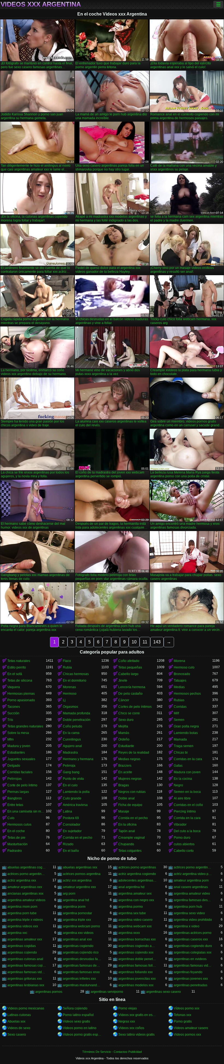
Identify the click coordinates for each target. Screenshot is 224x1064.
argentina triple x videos (25, 920)
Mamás (123, 733)
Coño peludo (72, 726)
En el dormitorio (74, 680)
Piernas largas (18, 792)
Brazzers (124, 766)
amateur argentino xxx (79, 887)
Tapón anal (126, 831)
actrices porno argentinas (137, 867)
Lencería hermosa (131, 687)
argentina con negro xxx (136, 900)
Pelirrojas (14, 779)
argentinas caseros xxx (191, 939)
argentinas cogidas (21, 946)
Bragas (123, 785)
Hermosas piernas (21, 694)
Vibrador (180, 824)
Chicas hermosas (76, 674)
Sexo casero (16, 1034)
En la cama (71, 733)
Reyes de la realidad (133, 752)
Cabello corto (184, 851)
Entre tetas (15, 805)
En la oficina (127, 824)
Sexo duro (126, 720)
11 (145, 642)
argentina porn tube (22, 913)
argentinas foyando (188, 972)
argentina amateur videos (26, 900)
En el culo (70, 785)
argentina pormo (130, 907)
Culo (10, 818)
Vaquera (13, 687)
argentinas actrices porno (192, 933)
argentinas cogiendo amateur (137, 946)
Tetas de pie (16, 838)
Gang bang (71, 772)
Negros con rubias (132, 792)
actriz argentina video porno (193, 874)
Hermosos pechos (187, 694)
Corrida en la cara (187, 818)
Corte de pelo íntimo (22, 785)
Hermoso (69, 694)
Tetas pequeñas (130, 667)
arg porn (69, 893)
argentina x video (186, 926)
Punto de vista (73, 779)
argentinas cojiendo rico (81, 952)
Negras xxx (126, 1021)
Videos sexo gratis (76, 1021)
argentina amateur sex (135, 893)
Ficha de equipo (130, 805)
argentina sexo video (189, 913)
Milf (176, 713)
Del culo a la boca (187, 831)
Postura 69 (71, 818)
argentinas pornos (48, 992)
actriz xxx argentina (77, 880)
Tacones (13, 707)
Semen (179, 720)
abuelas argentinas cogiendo (26, 867)
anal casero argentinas (191, 887)
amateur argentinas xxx (24, 887)
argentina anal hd (76, 900)
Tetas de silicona (19, 680)
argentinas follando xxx (135, 972)
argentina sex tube (132, 913)
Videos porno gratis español (82, 1034)
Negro (178, 785)
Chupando (126, 844)
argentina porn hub (188, 907)
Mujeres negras (130, 779)
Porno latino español (78, 1015)
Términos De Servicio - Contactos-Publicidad (112, 1051)
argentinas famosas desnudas (82, 965)
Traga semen (183, 746)
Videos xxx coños (131, 1028)
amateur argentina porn (191, 880)
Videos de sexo (18, 1028)
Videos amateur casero (191, 1028)
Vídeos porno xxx (186, 1008)
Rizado (68, 844)
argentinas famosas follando (137, 965)
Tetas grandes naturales (25, 726)
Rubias (179, 700)
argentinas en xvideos (190, 959)
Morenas (69, 687)
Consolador (71, 824)
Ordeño (123, 739)
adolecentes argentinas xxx (137, 880)
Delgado (13, 766)
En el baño (71, 851)
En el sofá (14, 674)
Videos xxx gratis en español (137, 1015)
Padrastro (14, 851)
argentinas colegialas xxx (192, 952)
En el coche (16, 831)
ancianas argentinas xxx (25, 893)
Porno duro (182, 838)
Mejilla (123, 726)
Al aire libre (182, 798)
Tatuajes (180, 680)
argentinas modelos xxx (136, 985)
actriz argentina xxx (21, 880)
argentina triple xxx (77, 920)
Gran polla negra (186, 726)
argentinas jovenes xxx (191, 979)
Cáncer (123, 700)
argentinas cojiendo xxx (136, 952)
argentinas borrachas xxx (137, 939)
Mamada (180, 739)
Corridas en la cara (188, 759)
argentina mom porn (22, 907)
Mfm (10, 739)
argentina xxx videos (78, 933)
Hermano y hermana (78, 759)
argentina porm (74, 907)
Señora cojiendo (75, 1008)
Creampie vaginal (131, 838)
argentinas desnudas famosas (82, 959)
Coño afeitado (128, 661)
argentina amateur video (192, 893)
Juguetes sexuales (21, 759)
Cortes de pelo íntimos (135, 707)
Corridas (180, 707)
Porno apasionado (21, 700)
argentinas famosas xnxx (81, 972)
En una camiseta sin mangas (26, 811)
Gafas (178, 766)
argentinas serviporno (107, 992)
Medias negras (129, 759)
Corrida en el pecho (133, 818)
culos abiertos (184, 844)
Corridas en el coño (188, 805)
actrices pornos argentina (82, 874)
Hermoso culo (184, 667)
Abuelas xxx (16, 1021)
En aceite (125, 772)
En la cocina (183, 779)
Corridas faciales (20, 772)
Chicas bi (181, 752)
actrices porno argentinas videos (26, 874)
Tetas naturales (18, 661)
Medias (179, 687)
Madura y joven (18, 746)
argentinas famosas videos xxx (26, 972)
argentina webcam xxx (135, 926)
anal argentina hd (131, 887)
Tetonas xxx (182, 1015)
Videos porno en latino (79, 1028)
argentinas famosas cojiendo (26, 965)
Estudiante (126, 746)
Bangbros (14, 798)
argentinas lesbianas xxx (25, 985)
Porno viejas (127, 1008)
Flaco (67, 661)
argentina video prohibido (193, 920)
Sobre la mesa (18, 733)
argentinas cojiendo (22, 952)
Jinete (122, 680)
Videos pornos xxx (187, 1034)
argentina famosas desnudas (193, 900)
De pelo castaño (130, 694)
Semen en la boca (187, 792)
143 (157, 642)
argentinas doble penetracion (137, 959)
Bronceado (182, 674)
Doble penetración (76, 720)
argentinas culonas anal (25, 959)
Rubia (67, 667)
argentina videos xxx (22, 926)
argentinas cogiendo (78, 946)
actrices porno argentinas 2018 (193, 867)
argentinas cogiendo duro (193, 946)
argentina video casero (135, 920)
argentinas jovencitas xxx (137, 979)
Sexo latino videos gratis (136, 1034)
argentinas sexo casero (163, 992)
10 (134, 642)
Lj (64, 700)
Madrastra (70, 752)
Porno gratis (183, 1021)
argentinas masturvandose (82, 985)
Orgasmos (70, 707)
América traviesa (75, 805)
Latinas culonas (19, 1015)
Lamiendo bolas (186, 733)
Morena (179, 661)
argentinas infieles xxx (79, 979)
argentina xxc (17, 933)
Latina (67, 811)
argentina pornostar (77, 913)
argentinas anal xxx (77, 939)
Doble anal (126, 798)
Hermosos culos (19, 824)
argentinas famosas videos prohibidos (193, 965)
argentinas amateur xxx (24, 939)
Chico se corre (129, 713)
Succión (13, 713)
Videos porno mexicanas (25, 1008)
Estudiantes (16, 752)
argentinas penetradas (190, 985)
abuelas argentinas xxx (80, 867)
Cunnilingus (72, 739)
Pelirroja (69, 766)
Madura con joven (187, 772)
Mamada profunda (76, 713)
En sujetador (72, 831)
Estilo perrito (16, 667)
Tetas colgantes (130, 851)
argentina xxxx (129, 933)
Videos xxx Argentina (41, 4)
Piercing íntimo (185, 811)
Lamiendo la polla (76, 792)
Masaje (123, 811)
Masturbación (17, 844)
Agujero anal (72, 746)
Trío (10, 720)
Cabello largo (128, 674)
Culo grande (72, 798)
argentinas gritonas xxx (24, 979)
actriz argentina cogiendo (137, 874)
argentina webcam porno (81, 926)
